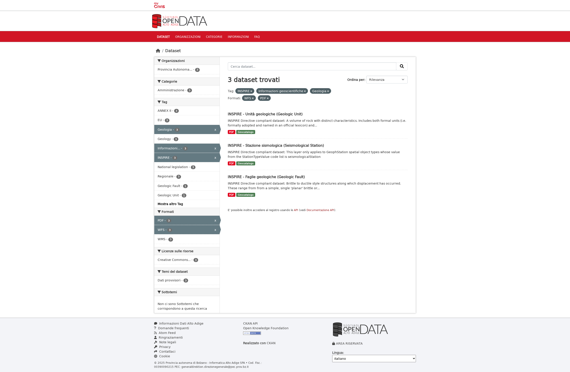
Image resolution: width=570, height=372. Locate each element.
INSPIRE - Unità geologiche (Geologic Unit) (265, 114)
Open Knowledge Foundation (266, 328)
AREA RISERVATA (349, 343)
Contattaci (166, 351)
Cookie (164, 356)
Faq (257, 36)
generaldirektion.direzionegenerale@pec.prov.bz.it (215, 367)
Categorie (214, 36)
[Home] (158, 50)
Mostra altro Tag (170, 203)
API (296, 210)
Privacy (164, 346)
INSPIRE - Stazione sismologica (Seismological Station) (276, 145)
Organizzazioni (188, 36)
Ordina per (355, 79)
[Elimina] (251, 91)
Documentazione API (320, 210)
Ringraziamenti (170, 337)
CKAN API (250, 323)
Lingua (337, 352)
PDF (231, 132)
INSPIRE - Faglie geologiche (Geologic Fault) (266, 176)
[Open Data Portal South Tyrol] (179, 20)
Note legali (167, 342)
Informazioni (238, 36)
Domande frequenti (173, 328)
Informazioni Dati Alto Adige (181, 323)
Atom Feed (167, 332)
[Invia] (402, 66)
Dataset (163, 36)
